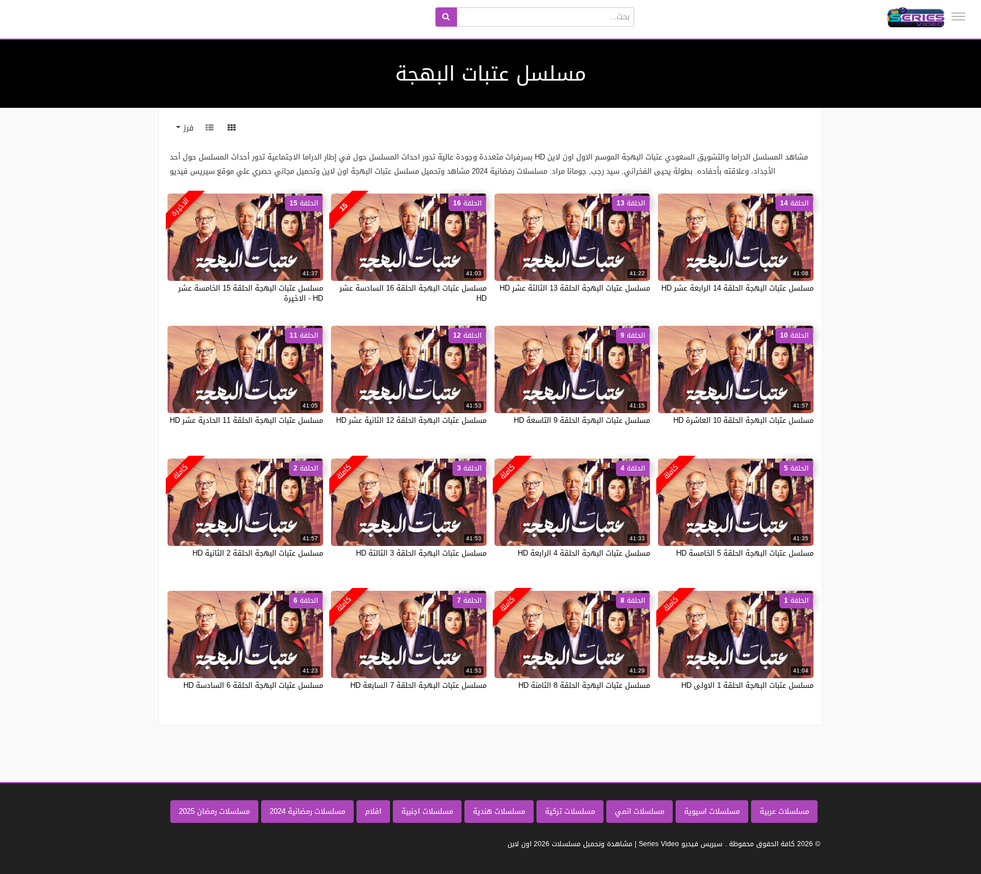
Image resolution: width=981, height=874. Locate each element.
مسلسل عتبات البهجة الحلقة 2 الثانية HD (257, 553)
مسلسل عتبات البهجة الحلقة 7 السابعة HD (418, 685)
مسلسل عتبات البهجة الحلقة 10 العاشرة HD (743, 420)
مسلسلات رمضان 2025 (214, 811)
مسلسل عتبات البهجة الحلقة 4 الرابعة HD (584, 553)
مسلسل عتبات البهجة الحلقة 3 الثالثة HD (421, 553)
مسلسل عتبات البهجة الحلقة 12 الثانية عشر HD (411, 420)
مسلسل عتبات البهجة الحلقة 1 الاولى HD (747, 685)
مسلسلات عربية (784, 811)
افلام (373, 811)
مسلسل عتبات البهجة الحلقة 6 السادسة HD (253, 685)
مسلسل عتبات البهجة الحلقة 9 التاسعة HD (582, 420)
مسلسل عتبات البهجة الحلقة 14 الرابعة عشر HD (737, 288)
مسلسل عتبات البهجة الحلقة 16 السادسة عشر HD (413, 293)
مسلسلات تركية (570, 811)
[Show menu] (958, 16)
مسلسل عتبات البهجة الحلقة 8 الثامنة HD (584, 685)
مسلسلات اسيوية (712, 811)
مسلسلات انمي (639, 811)
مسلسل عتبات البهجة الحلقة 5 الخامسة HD (745, 553)
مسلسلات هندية (499, 811)
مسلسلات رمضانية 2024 (307, 811)
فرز (187, 128)
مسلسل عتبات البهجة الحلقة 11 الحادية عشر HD (246, 420)
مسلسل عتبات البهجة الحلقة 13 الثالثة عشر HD (575, 288)
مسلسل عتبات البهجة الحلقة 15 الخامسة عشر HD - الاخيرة (250, 293)
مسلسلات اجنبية (427, 811)
